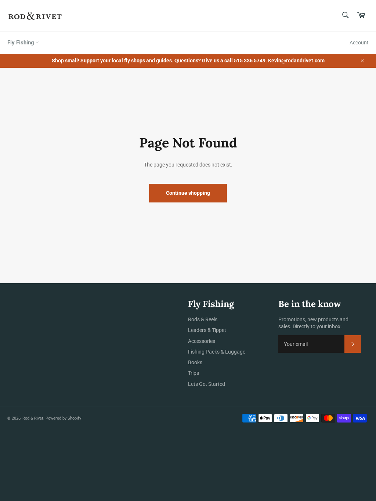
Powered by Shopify (63, 418)
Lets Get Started (206, 384)
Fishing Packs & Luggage (216, 352)
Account (359, 42)
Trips (193, 373)
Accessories (201, 341)
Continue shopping (188, 193)
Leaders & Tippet (207, 330)
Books (195, 362)
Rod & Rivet (32, 418)
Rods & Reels (202, 319)
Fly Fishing (21, 42)
